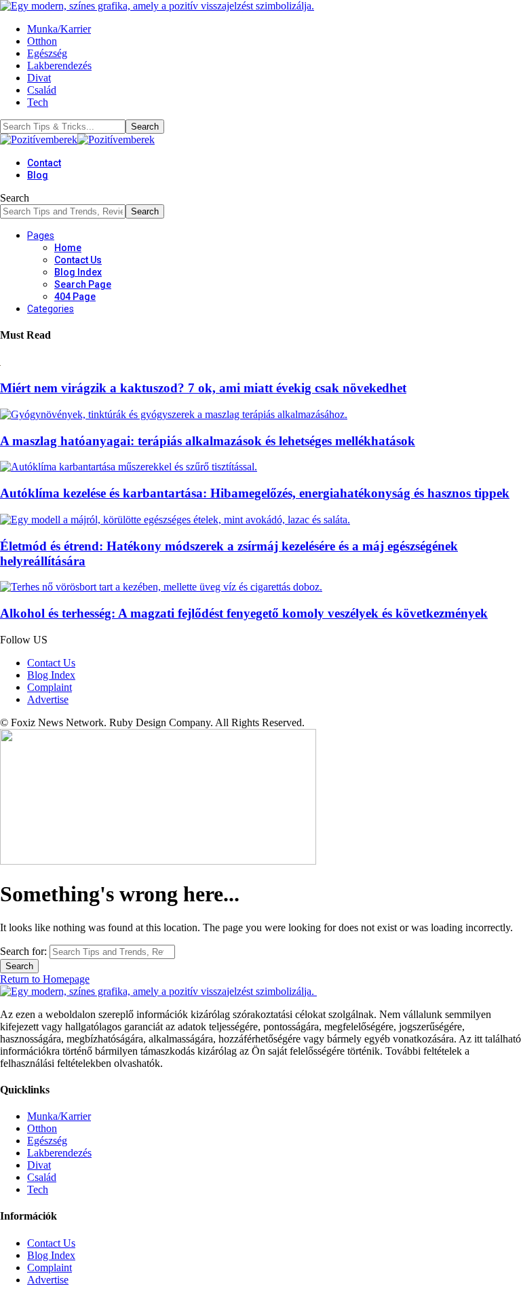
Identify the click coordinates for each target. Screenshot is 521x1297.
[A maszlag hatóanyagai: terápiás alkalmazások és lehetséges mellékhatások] (173, 414)
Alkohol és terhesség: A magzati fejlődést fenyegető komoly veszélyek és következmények (244, 613)
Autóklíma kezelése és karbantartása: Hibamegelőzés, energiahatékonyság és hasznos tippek (254, 493)
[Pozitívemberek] (77, 139)
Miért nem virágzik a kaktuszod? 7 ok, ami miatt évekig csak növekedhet (203, 388)
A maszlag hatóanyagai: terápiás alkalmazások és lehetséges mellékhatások (207, 441)
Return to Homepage (45, 979)
